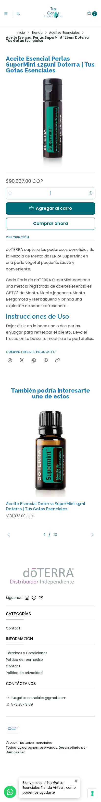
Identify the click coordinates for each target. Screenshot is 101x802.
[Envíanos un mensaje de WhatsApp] (10, 792)
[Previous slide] (9, 535)
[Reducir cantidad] (10, 193)
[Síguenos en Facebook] (34, 597)
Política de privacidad (24, 672)
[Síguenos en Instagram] (27, 597)
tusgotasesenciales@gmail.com (38, 697)
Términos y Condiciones (26, 653)
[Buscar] (18, 13)
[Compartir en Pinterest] (45, 360)
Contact (13, 628)
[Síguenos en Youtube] (41, 597)
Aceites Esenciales (64, 33)
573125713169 (22, 704)
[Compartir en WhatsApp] (34, 360)
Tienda (37, 33)
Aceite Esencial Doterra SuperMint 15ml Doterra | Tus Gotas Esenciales (45, 506)
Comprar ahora (50, 223)
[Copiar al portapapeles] (57, 360)
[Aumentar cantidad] (91, 193)
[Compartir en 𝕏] (22, 360)
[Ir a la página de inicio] (53, 13)
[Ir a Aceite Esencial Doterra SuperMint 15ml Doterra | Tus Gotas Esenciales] (50, 452)
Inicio (21, 33)
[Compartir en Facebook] (10, 360)
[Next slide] (91, 535)
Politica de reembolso (24, 659)
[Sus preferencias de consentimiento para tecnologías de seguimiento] (92, 793)
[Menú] (6, 13)
